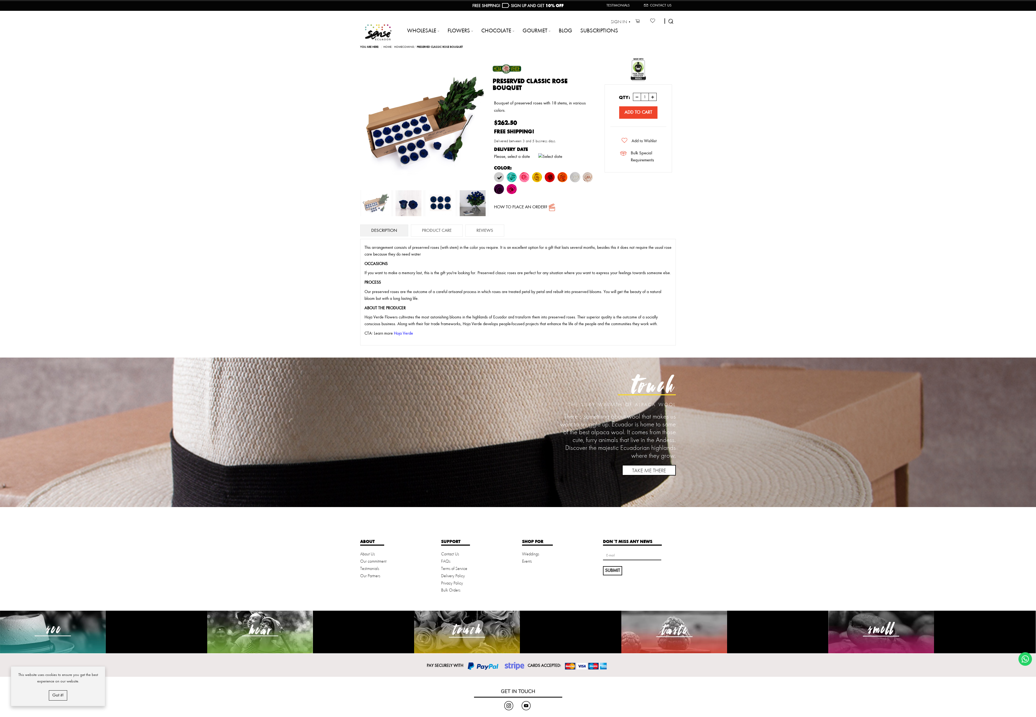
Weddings (530, 554)
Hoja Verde (403, 333)
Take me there (649, 471)
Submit (612, 570)
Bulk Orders (450, 590)
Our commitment (373, 561)
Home (387, 47)
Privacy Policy (452, 583)
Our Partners (370, 576)
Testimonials (618, 5)
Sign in (619, 22)
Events (527, 561)
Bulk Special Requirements (642, 156)
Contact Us (661, 5)
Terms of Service (454, 569)
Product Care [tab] (437, 230)
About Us (367, 554)
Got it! (58, 695)
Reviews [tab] (484, 230)
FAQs (445, 561)
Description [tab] (384, 230)
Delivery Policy (453, 576)
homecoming (404, 47)
